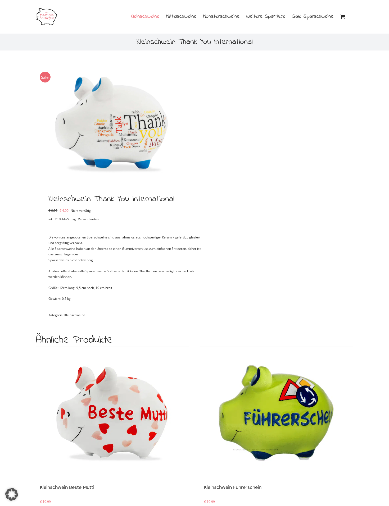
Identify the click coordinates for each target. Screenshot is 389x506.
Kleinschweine (74, 315)
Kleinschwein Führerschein (232, 487)
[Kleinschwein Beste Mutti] (112, 413)
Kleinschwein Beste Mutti (67, 487)
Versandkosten (88, 219)
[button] (11, 494)
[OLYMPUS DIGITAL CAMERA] (112, 123)
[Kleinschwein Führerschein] (276, 413)
